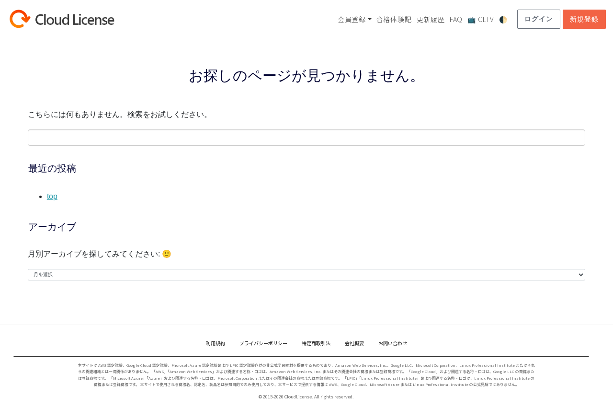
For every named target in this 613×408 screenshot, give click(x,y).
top (52, 196)
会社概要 (354, 343)
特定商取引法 (316, 343)
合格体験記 (394, 19)
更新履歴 (431, 19)
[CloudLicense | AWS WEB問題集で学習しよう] (79, 19)
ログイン (538, 19)
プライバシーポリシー (263, 343)
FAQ (456, 19)
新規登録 (584, 19)
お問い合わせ (392, 343)
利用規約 (215, 343)
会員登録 (352, 19)
